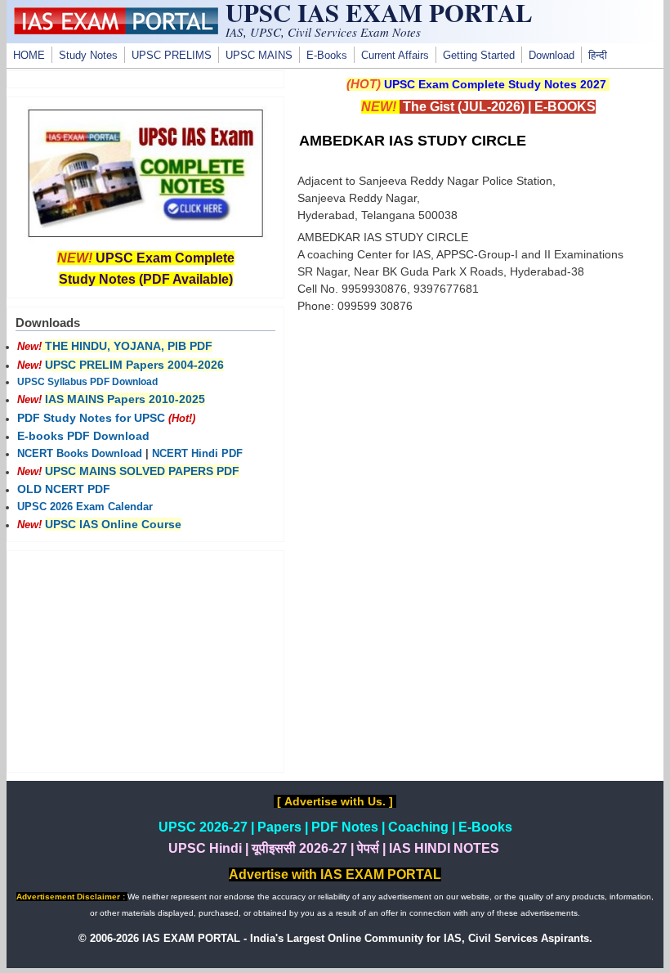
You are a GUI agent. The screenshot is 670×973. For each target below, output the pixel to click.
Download (551, 55)
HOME (29, 55)
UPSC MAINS (259, 55)
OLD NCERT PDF (63, 488)
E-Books (326, 55)
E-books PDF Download (83, 435)
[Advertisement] (478, 447)
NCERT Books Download (79, 454)
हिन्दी (597, 55)
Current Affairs (395, 55)
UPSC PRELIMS (172, 55)
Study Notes (88, 55)
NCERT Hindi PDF (197, 454)
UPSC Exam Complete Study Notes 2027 (495, 84)
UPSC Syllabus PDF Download (87, 382)
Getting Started (479, 55)
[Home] (116, 30)
